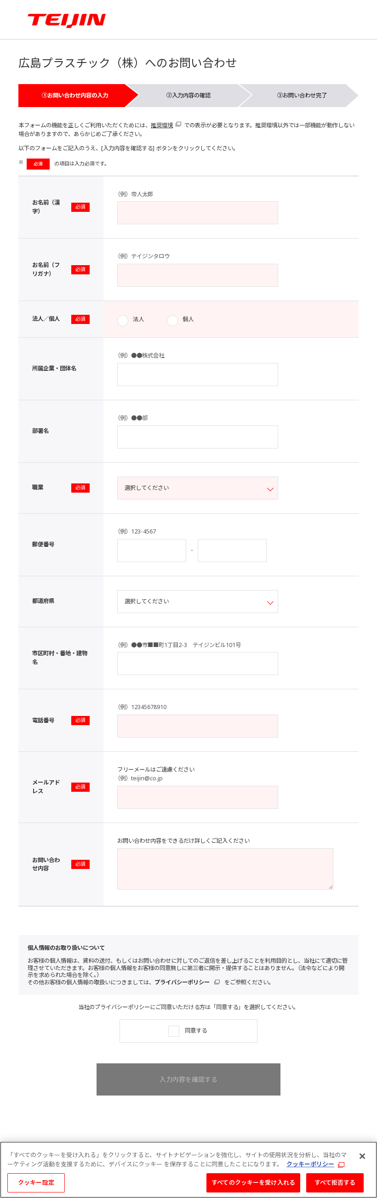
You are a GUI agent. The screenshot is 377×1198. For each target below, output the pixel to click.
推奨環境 (162, 125)
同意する (196, 1030)
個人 (188, 319)
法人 (138, 319)
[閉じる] (362, 1156)
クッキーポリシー (310, 1164)
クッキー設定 (36, 1182)
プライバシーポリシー (182, 982)
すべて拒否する (335, 1182)
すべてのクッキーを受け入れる (253, 1182)
